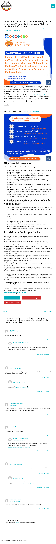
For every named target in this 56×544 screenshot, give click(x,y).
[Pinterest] (16, 36)
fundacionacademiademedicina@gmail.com (32, 111)
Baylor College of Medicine (12, 302)
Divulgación (32, 29)
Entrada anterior (6, 311)
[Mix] (21, 36)
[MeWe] (18, 36)
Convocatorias (19, 29)
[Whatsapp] (24, 36)
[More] (26, 36)
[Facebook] (5, 36)
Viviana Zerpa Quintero (16, 499)
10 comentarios (8, 29)
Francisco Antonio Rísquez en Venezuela (39, 95)
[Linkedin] (13, 36)
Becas (13, 29)
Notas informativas (40, 29)
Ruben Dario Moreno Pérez (16, 403)
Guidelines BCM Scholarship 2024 (31, 298)
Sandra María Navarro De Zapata (18, 463)
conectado (17, 522)
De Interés (26, 29)
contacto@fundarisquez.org (15, 351)
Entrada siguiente (49, 311)
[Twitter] (8, 36)
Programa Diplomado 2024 (12, 298)
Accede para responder (45, 339)
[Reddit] (10, 36)
